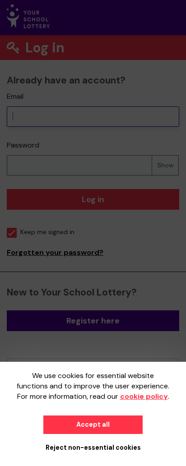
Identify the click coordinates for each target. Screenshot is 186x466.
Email (15, 96)
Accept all (93, 424)
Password (23, 145)
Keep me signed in (47, 232)
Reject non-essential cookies (93, 447)
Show (165, 165)
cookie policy (144, 396)
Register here (93, 320)
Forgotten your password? (55, 252)
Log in (93, 199)
